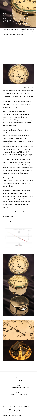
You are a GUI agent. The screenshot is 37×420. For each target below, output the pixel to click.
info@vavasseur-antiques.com (18, 387)
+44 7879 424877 (18, 380)
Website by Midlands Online (12, 415)
